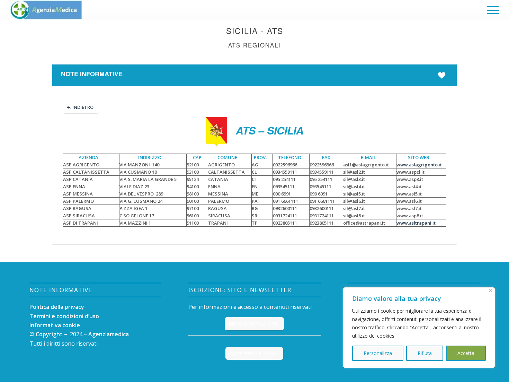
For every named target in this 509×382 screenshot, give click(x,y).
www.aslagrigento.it (419, 165)
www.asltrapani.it (416, 223)
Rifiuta (425, 353)
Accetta (465, 353)
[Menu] (490, 10)
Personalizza (378, 353)
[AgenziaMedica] (46, 10)
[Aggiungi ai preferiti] (443, 75)
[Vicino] (490, 290)
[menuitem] (490, 10)
